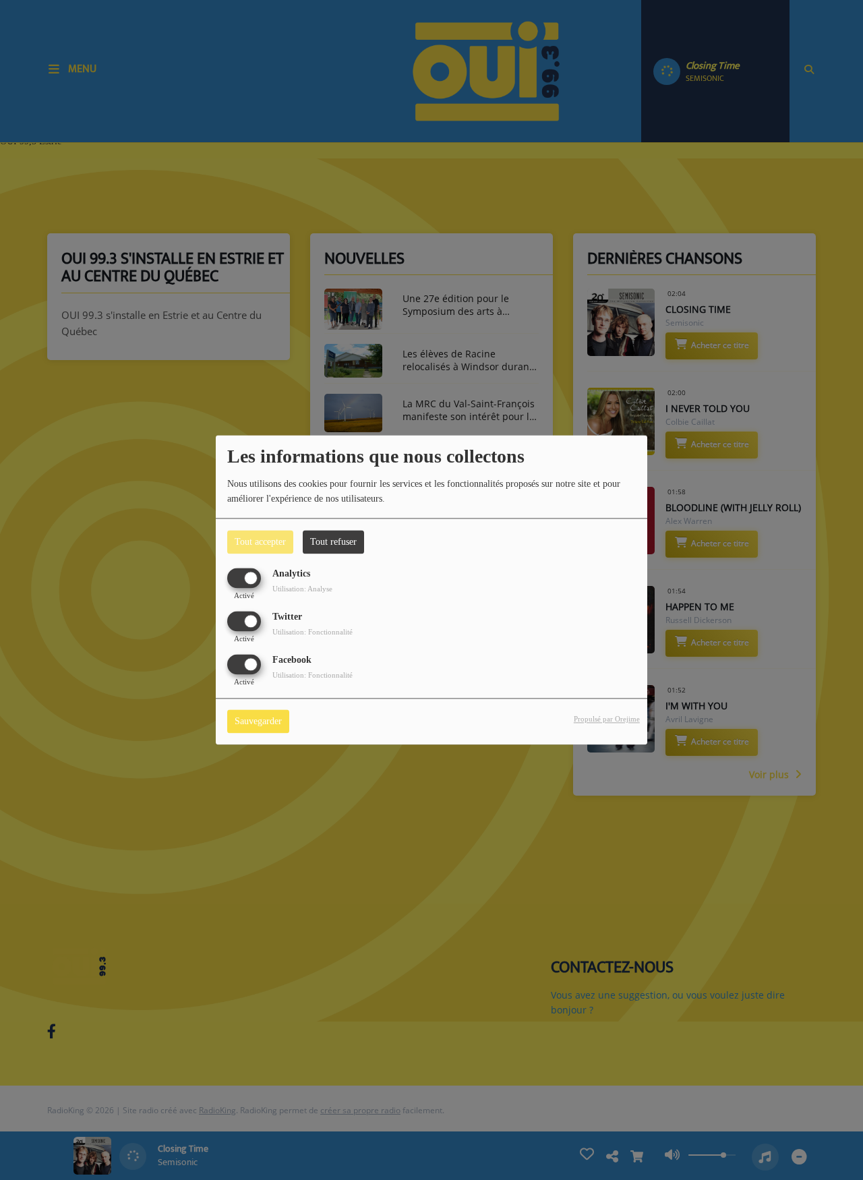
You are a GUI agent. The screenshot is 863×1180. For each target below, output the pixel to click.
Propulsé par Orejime (607, 719)
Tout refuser (333, 542)
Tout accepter (260, 542)
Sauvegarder (258, 722)
